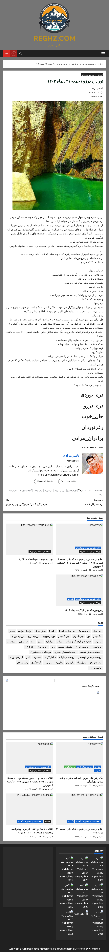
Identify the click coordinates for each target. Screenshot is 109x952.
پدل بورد (48, 662)
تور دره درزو (72, 490)
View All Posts (45, 481)
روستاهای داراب (66, 657)
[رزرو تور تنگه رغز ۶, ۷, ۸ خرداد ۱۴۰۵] (79, 590)
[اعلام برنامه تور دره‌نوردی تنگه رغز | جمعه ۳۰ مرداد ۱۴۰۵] (79, 809)
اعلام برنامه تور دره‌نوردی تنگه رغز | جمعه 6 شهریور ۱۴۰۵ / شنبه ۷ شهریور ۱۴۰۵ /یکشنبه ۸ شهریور (80, 562)
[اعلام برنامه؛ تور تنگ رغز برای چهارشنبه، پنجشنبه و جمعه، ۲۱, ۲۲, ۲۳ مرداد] (29, 809)
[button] (103, 54)
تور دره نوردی (59, 490)
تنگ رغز (71, 599)
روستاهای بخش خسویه (90, 652)
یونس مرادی (95, 667)
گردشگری (36, 662)
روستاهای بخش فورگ (41, 652)
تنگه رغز (97, 636)
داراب (59, 641)
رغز (53, 646)
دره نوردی (48, 490)
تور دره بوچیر (49, 636)
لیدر (28, 657)
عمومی (97, 770)
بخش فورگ (40, 631)
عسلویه (37, 657)
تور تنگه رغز (63, 636)
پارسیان (69, 662)
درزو (40, 641)
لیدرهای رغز (95, 662)
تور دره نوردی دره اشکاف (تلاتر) (36, 559)
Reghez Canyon (67, 631)
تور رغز (97, 641)
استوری (47, 821)
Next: (26, 502)
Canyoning (98, 490)
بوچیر (12, 631)
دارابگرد (49, 641)
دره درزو (11, 641)
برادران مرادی (24, 631)
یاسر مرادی (96, 88)
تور (88, 636)
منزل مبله (81, 662)
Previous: (94, 502)
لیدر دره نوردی (16, 657)
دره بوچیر (23, 641)
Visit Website (68, 481)
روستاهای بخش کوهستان (89, 657)
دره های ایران (82, 646)
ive (6, 53)
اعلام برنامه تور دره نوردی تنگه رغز (88, 548)
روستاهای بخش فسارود (65, 652)
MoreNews (79, 948)
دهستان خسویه (65, 646)
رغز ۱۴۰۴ (29, 646)
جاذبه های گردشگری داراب (78, 641)
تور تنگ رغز (78, 636)
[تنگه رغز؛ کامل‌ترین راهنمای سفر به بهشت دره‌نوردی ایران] (79, 758)
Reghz (52, 631)
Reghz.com (54, 38)
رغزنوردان (38, 490)
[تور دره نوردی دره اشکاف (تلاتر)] (29, 539)
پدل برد (59, 662)
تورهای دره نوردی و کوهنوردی (92, 75)
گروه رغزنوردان (25, 490)
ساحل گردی (50, 657)
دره (32, 641)
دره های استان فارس (84, 767)
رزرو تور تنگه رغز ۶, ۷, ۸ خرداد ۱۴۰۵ (84, 610)
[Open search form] (20, 53)
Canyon (88, 490)
